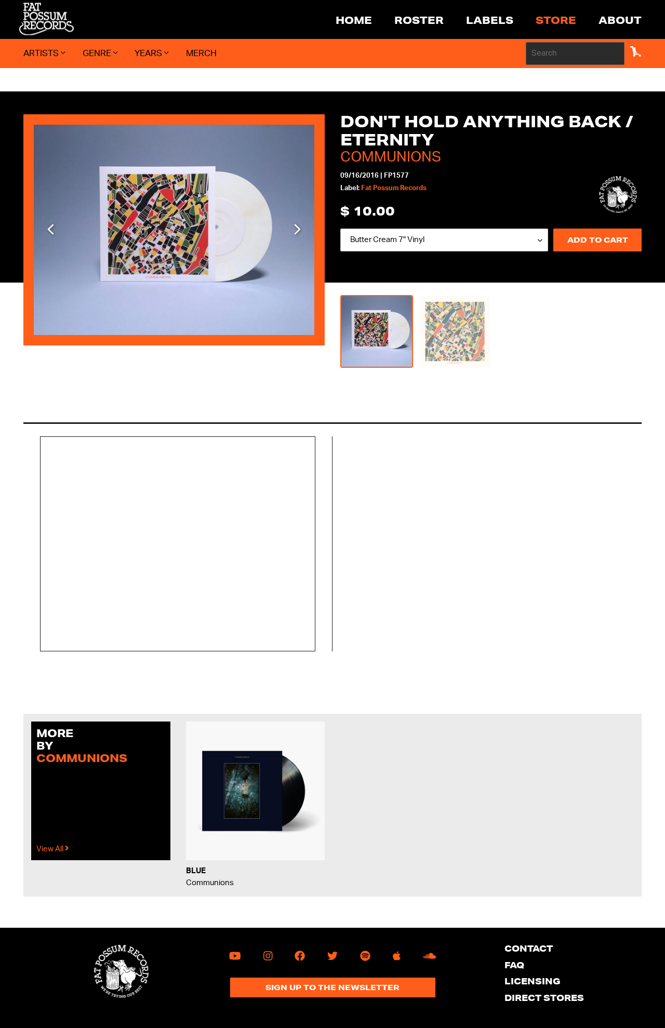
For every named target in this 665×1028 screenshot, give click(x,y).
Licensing (532, 981)
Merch (201, 53)
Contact (528, 948)
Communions (390, 157)
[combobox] (575, 53)
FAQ (514, 964)
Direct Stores (544, 997)
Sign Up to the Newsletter (332, 987)
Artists (42, 53)
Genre (98, 53)
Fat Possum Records (394, 188)
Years (149, 53)
